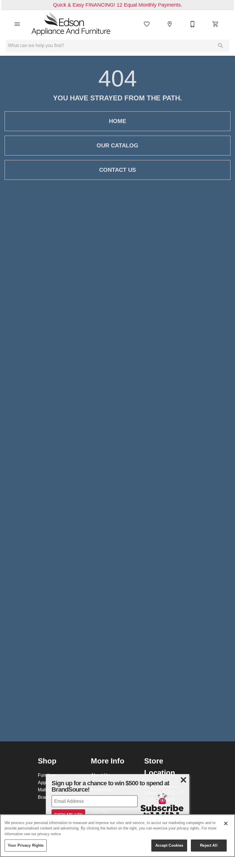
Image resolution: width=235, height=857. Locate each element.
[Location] (170, 24)
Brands (45, 797)
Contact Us (117, 169)
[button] (17, 24)
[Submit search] (220, 45)
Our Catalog (117, 145)
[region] (117, 835)
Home (117, 121)
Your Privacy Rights (26, 845)
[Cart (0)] (215, 24)
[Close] (226, 823)
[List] (147, 24)
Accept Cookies (169, 845)
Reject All (208, 845)
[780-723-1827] (192, 24)
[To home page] (71, 24)
